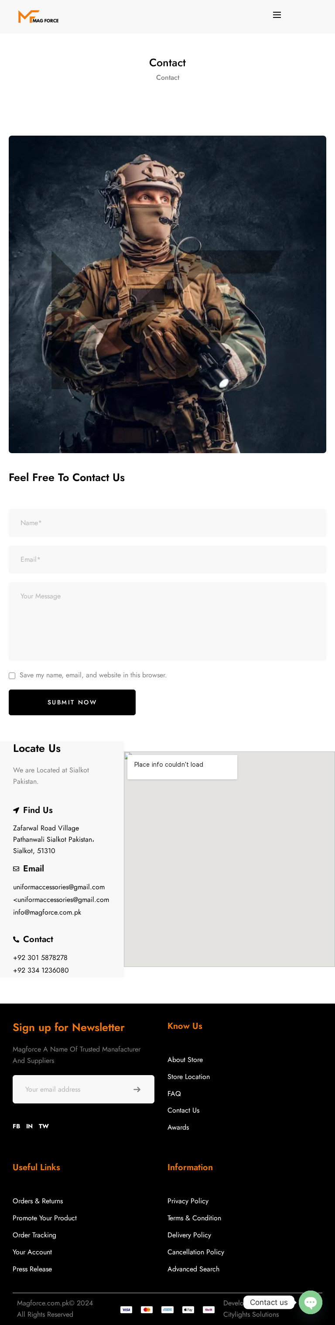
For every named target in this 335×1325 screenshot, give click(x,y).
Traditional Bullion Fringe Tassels (91, 1289)
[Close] (132, 1269)
